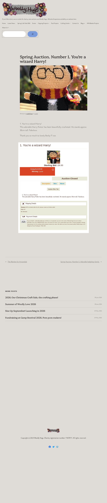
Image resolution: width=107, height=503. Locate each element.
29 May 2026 (98, 311)
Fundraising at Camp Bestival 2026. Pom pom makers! (33, 317)
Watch (62, 183)
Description (46, 183)
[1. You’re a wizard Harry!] (53, 157)
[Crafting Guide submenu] (69, 23)
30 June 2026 (98, 297)
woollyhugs (29, 114)
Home (4, 23)
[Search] (33, 34)
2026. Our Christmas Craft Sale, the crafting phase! (31, 297)
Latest (36, 114)
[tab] (46, 183)
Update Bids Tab (53, 189)
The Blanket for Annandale (17, 261)
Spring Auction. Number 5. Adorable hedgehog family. (80, 261)
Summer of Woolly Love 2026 (20, 304)
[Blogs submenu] (84, 23)
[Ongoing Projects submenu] (48, 23)
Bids (55, 183)
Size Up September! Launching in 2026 (25, 311)
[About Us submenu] (8, 27)
